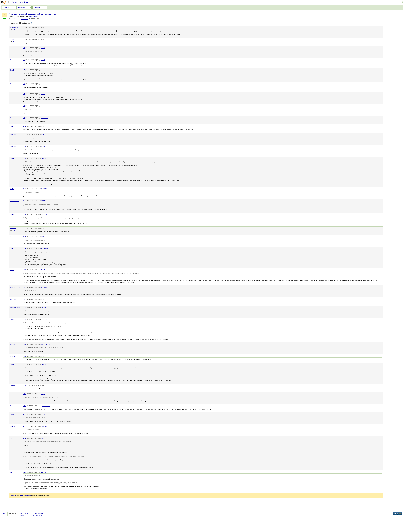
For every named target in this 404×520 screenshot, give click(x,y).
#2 (24, 39)
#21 (24, 287)
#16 (24, 214)
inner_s (12, 126)
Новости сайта (24, 513)
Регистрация (17, 2)
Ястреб (12, 39)
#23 (24, 307)
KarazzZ (12, 60)
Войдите (13, 495)
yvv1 (11, 414)
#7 (24, 94)
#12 (24, 146)
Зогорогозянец (14, 84)
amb (11, 394)
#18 (24, 236)
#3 (24, 48)
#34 (24, 472)
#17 (24, 228)
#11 (24, 134)
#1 (24, 27)
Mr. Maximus (24, 19)
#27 (24, 364)
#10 (24, 126)
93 (5, 15)
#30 (24, 406)
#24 (24, 319)
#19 (24, 248)
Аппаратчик (13, 106)
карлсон (12, 94)
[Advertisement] (393, 44)
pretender (12, 134)
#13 (24, 158)
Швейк (12, 118)
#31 (24, 414)
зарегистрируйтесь (25, 495)
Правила (22, 515)
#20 (24, 270)
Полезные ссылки (24, 517)
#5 (24, 70)
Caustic (12, 70)
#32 (24, 426)
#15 (24, 201)
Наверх (4, 513)
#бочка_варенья (34, 16)
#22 (24, 299)
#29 (24, 394)
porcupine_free (14, 201)
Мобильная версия (38, 517)
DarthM (12, 189)
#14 (24, 189)
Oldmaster (13, 228)
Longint (12, 319)
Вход (26, 2)
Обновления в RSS (38, 513)
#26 (24, 356)
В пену (5, 18)
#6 (24, 84)
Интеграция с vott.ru (38, 515)
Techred (12, 386)
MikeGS (12, 299)
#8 (24, 106)
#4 (24, 60)
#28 (24, 385)
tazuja (11, 356)
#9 (24, 118)
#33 (24, 438)
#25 (24, 344)
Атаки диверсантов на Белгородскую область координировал (33, 14)
